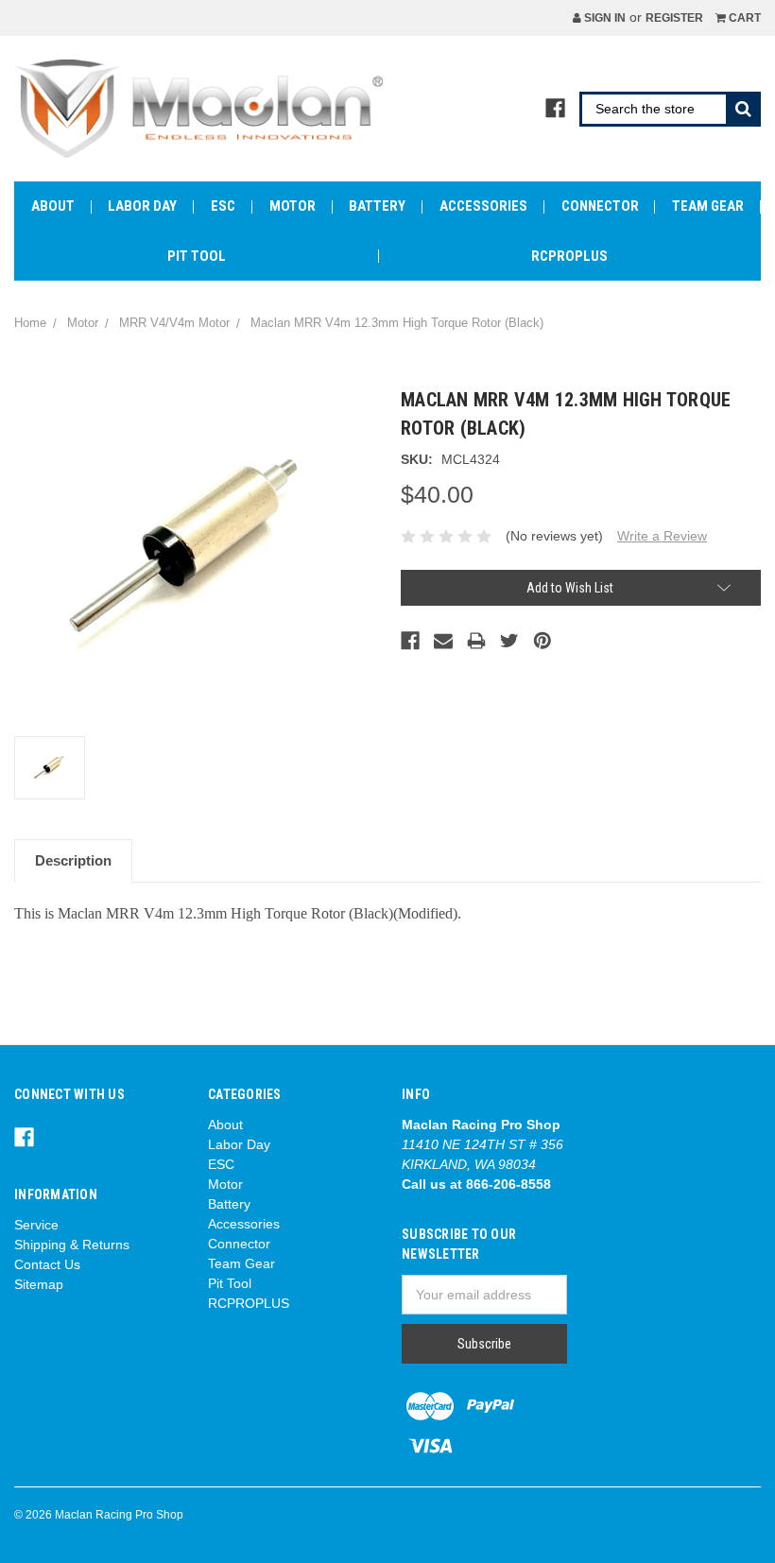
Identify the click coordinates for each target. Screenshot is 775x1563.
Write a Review (662, 535)
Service (36, 1224)
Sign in (603, 18)
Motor (292, 206)
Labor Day (142, 206)
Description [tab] (73, 860)
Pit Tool (196, 256)
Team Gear (708, 206)
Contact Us (47, 1264)
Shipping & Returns (71, 1244)
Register (674, 18)
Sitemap (38, 1284)
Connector (600, 206)
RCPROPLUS (569, 256)
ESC (223, 206)
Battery (377, 206)
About (53, 206)
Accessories (483, 206)
